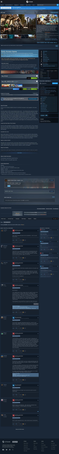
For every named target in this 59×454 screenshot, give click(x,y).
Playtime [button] (29, 218)
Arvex (5, 284)
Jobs (34, 445)
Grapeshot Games (48, 38)
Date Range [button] (24, 218)
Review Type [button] (3, 218)
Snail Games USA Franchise (19, 11)
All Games (2, 11)
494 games (5, 400)
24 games (5, 318)
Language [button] (17, 218)
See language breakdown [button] (41, 208)
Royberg (5, 384)
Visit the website (43, 97)
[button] (2, 5)
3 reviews (5, 319)
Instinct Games (54, 38)
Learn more (8, 56)
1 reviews (5, 263)
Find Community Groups (45, 111)
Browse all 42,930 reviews (20, 429)
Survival (38, 42)
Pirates (46, 42)
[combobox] (47, 5)
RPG (54, 42)
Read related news (44, 106)
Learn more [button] (55, 83)
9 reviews (5, 247)
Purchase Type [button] (10, 218)
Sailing (48, 42)
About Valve (36, 443)
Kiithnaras (5, 245)
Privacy (42, 443)
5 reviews (5, 385)
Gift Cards (25, 450)
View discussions (43, 108)
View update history (44, 105)
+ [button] (56, 42)
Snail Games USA (55, 39)
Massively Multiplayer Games (9, 11)
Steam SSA (26, 445)
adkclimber (6, 262)
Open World (42, 42)
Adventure (51, 42)
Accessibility (43, 445)
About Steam (26, 443)
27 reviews (5, 401)
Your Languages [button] (6, 222)
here (23, 200)
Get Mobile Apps (54, 445)
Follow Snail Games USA (14, 183)
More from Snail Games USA (15, 180)
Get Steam (53, 443)
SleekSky (5, 355)
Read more (35, 68)
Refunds (42, 450)
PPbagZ (5, 332)
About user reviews (49, 208)
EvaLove (5, 399)
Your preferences (55, 208)
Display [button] (35, 218)
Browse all (35, 93)
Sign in (2, 45)
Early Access (44, 89)
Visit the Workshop (44, 109)
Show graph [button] (55, 218)
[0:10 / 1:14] (18, 24)
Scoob (5, 414)
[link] (25, 89)
